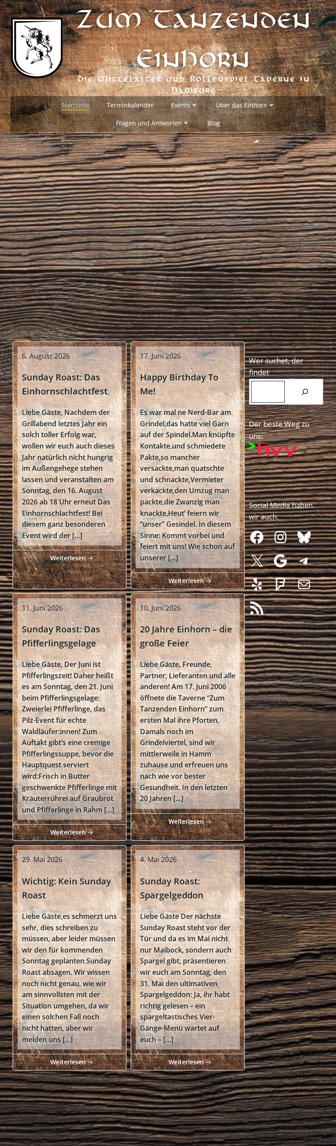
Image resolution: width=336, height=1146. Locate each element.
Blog (213, 123)
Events (180, 105)
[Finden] (305, 392)
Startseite (75, 105)
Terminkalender (130, 105)
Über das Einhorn (241, 105)
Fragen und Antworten (149, 123)
